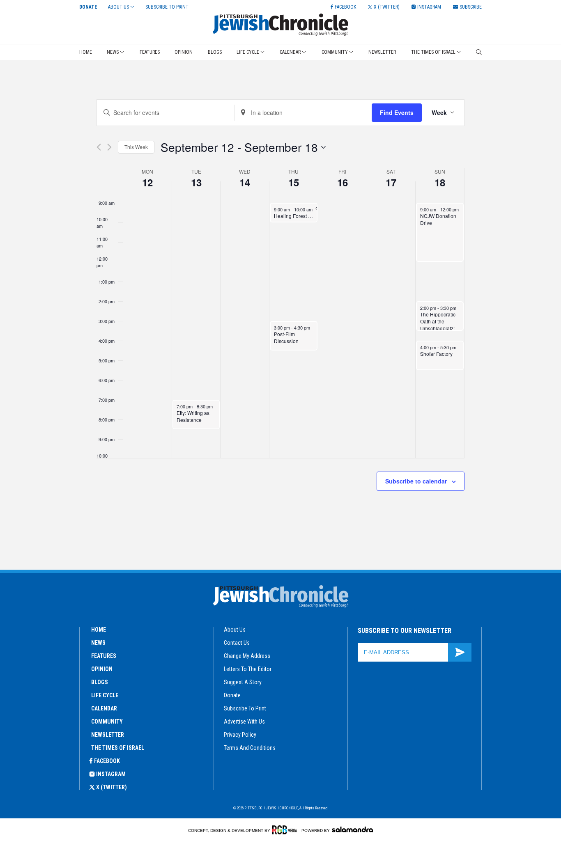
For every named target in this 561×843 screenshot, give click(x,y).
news (98, 642)
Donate (88, 7)
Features (150, 52)
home (98, 629)
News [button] (113, 52)
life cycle (104, 695)
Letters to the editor (247, 669)
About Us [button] (118, 7)
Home (85, 52)
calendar (104, 708)
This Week (136, 146)
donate (232, 695)
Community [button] (335, 52)
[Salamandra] (352, 829)
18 (440, 182)
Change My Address (247, 656)
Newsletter (382, 52)
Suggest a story (243, 682)
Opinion (184, 52)
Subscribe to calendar (416, 481)
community (107, 721)
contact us (237, 642)
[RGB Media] (286, 829)
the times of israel (117, 747)
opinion (102, 669)
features (103, 656)
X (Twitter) (111, 787)
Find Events (397, 112)
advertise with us (244, 721)
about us (235, 629)
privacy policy (240, 734)
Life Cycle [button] (248, 52)
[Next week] (109, 147)
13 (196, 182)
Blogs (215, 52)
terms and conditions (250, 747)
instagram (111, 774)
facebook (107, 761)
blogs (99, 682)
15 (293, 182)
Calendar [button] (290, 52)
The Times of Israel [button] (433, 52)
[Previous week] (99, 147)
